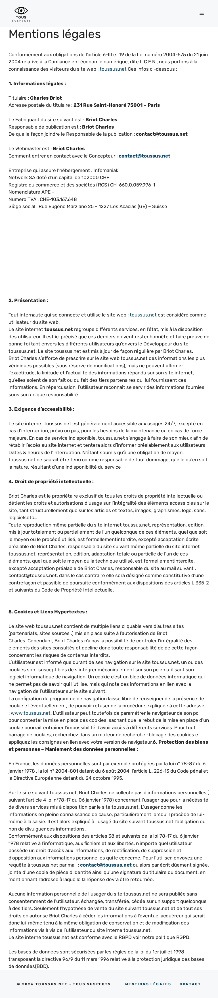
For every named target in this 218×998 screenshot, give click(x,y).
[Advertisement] (109, 257)
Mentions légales (148, 984)
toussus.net (113, 69)
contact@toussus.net (144, 156)
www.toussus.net (31, 713)
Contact (190, 984)
